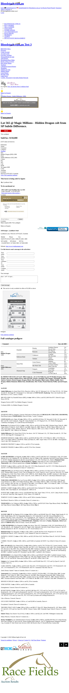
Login (2, 12)
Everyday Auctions (6, 55)
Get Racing (43, 8)
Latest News (4, 76)
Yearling (3, 151)
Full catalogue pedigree (7, 334)
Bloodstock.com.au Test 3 (16, 44)
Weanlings (4, 68)
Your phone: (3, 257)
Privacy (15, 640)
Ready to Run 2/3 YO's (7, 61)
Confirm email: (3, 269)
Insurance (58, 8)
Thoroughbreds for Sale (7, 57)
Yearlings (3, 65)
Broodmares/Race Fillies (8, 60)
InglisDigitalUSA (24, 8)
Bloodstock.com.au (12, 3)
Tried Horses (4, 58)
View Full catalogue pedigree (9, 175)
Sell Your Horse (35, 640)
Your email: (2, 265)
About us (20, 640)
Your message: (5, 273)
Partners (43, 640)
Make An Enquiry (6, 93)
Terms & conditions (6, 640)
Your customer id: (3, 261)
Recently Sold (5, 74)
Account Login (5, 53)
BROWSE (4, 49)
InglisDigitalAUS (11, 8)
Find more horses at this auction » (10, 193)
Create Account (5, 52)
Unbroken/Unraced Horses (8, 66)
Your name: (2, 253)
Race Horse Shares (6, 63)
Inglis (2, 8)
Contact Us (27, 640)
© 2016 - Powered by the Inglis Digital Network (14, 77)
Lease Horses (4, 73)
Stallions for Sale (5, 69)
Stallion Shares (5, 71)
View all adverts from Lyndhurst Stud (18, 86)
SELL (9, 49)
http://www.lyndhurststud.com (14, 246)
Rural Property (51, 8)
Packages (3, 50)
